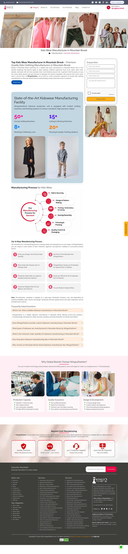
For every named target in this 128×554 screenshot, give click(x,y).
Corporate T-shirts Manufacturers (49, 498)
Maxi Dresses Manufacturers (48, 529)
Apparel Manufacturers (46, 482)
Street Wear (16, 515)
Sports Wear (16, 511)
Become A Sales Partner (47, 484)
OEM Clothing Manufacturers (75, 484)
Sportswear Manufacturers (74, 502)
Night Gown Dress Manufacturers (76, 482)
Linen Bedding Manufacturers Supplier (51, 527)
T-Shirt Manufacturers (73, 510)
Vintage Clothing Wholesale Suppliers (77, 518)
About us (15, 480)
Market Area (16, 498)
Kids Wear (15, 509)
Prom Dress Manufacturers (74, 492)
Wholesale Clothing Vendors (75, 524)
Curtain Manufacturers (46, 500)
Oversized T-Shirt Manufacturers (76, 486)
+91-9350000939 (108, 505)
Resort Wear (16, 513)
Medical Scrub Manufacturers (75, 480)
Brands (15, 484)
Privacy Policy (17, 490)
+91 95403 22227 (117, 8)
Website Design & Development (80, 536)
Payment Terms (17, 494)
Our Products (67, 7)
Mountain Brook (57, 53)
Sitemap (15, 500)
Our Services (55, 7)
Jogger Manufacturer (46, 524)
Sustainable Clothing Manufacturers (77, 506)
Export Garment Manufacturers (48, 512)
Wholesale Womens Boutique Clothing (78, 525)
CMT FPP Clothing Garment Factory (50, 496)
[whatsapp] (92, 2)
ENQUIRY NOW (126, 228)
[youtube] (96, 2)
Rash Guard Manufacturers (74, 494)
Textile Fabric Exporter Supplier (76, 512)
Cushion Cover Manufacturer (48, 502)
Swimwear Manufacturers (74, 508)
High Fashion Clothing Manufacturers (50, 518)
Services (15, 482)
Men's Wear (16, 505)
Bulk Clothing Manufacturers (48, 488)
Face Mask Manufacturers (47, 514)
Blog (77, 7)
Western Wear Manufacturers (75, 520)
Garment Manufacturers (46, 516)
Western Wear (17, 517)
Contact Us (86, 7)
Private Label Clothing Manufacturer (77, 490)
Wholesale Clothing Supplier (75, 522)
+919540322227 (10, 2)
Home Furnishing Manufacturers (49, 520)
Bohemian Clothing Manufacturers (49, 486)
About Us (44, 7)
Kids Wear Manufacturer (46, 525)
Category (35, 7)
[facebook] (103, 2)
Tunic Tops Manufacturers (74, 516)
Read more (16, 82)
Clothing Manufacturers (46, 494)
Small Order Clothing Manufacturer (77, 500)
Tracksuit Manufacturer (73, 514)
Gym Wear (16, 519)
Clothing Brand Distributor (47, 490)
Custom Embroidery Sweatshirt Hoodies (51, 508)
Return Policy (16, 492)
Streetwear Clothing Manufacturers (77, 504)
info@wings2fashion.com (26, 2)
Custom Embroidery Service (48, 506)
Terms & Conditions (18, 496)
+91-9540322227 (97, 505)
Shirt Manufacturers (72, 498)
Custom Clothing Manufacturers (49, 504)
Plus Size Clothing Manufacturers (76, 488)
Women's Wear (17, 507)
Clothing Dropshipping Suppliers (49, 492)
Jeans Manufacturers (45, 522)
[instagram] (99, 2)
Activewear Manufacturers (47, 480)
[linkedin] (107, 2)
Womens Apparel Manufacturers (76, 527)
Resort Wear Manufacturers (74, 496)
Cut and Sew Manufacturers (47, 510)
